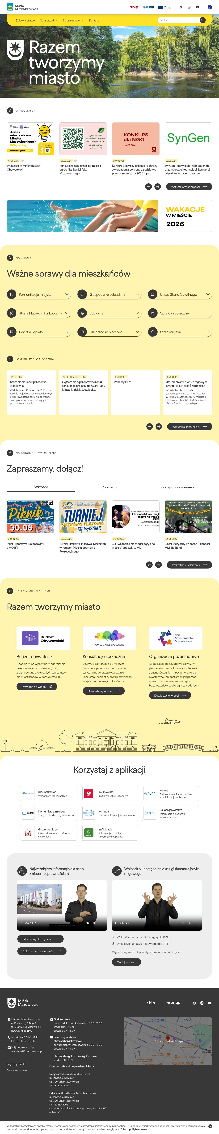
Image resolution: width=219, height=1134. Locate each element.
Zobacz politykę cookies (133, 1129)
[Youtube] (197, 7)
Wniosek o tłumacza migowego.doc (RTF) (143, 943)
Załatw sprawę (25, 20)
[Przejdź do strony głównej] (23, 1003)
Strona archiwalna (17, 1070)
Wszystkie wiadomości (185, 186)
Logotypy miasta (16, 1064)
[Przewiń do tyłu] (148, 186)
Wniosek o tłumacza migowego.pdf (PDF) (143, 937)
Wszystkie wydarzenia (186, 565)
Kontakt (94, 20)
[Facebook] (181, 7)
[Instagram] (189, 7)
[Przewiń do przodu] (157, 186)
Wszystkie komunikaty (186, 426)
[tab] (41, 488)
